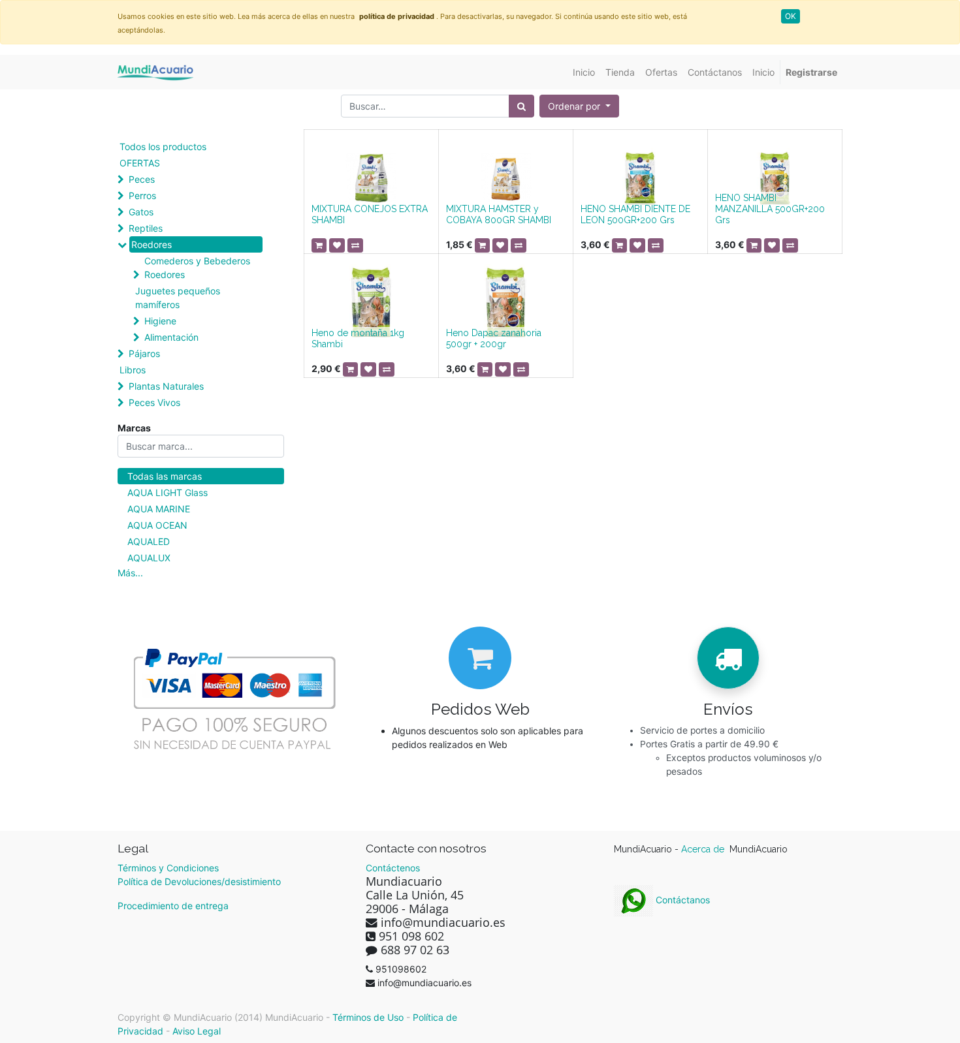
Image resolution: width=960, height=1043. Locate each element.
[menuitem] (584, 72)
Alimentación (171, 337)
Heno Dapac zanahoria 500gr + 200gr (493, 338)
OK (790, 16)
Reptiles (146, 228)
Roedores (151, 244)
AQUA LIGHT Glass (167, 492)
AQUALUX (148, 557)
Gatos (141, 211)
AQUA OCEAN (157, 525)
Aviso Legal (196, 1030)
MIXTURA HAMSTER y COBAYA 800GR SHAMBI (498, 214)
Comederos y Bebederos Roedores (197, 267)
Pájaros (144, 353)
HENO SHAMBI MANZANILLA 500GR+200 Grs (770, 209)
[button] (579, 106)
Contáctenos (393, 867)
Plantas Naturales (166, 386)
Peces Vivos (154, 402)
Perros (142, 195)
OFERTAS (140, 162)
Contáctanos (681, 899)
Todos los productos (163, 146)
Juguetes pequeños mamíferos (177, 297)
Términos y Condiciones (168, 867)
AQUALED (148, 541)
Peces (142, 179)
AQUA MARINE (158, 508)
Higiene (160, 320)
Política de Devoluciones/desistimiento (199, 881)
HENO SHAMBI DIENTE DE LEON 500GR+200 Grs (635, 214)
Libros (133, 369)
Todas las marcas (164, 476)
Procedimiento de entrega (173, 905)
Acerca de (704, 849)
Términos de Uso (368, 1017)
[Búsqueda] (521, 106)
